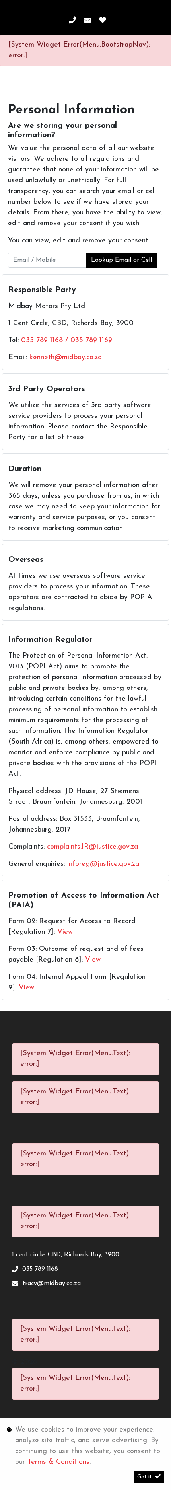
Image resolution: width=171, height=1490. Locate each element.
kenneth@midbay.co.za (65, 357)
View (65, 932)
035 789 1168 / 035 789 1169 (66, 340)
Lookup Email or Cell (121, 260)
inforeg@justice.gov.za (103, 864)
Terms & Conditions (58, 1462)
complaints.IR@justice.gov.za (92, 847)
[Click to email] (87, 21)
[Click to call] (72, 21)
